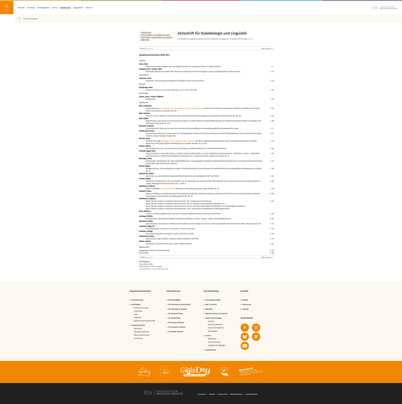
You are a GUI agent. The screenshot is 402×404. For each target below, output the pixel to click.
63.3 (151, 48)
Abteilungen (136, 304)
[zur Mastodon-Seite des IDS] (256, 337)
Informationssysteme (216, 328)
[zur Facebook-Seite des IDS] (245, 327)
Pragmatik (137, 318)
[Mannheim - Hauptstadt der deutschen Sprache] (251, 372)
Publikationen (146, 32)
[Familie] (165, 372)
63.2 (148, 48)
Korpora (211, 321)
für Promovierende (175, 314)
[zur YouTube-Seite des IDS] (245, 346)
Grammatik (138, 311)
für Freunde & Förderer (177, 327)
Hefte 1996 (145, 40)
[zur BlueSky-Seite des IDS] (245, 337)
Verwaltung (138, 338)
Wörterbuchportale (215, 325)
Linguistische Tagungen (216, 345)
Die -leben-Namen (168, 189)
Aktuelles (209, 309)
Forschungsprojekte (213, 300)
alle (272, 48)
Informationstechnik (141, 332)
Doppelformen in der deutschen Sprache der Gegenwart (181, 108)
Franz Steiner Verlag (146, 264)
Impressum (246, 304)
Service (208, 336)
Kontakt (245, 309)
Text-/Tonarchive (214, 342)
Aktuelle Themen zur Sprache (216, 314)
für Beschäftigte (174, 300)
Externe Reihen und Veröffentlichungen (155, 35)
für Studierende (174, 318)
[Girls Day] (195, 372)
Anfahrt (245, 300)
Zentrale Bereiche (138, 325)
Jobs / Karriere (211, 304)
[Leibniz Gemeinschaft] (144, 372)
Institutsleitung (137, 300)
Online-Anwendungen (213, 318)
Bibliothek (138, 329)
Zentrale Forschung (141, 308)
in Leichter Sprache (175, 332)
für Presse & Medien (176, 323)
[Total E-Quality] (224, 372)
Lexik (136, 314)
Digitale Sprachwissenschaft (144, 321)
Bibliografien (213, 331)
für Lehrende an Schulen (177, 309)
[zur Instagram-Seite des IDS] (256, 327)
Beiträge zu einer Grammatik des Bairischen (178, 141)
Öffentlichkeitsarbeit (142, 335)
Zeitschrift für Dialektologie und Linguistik (156, 37)
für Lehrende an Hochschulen (179, 304)
